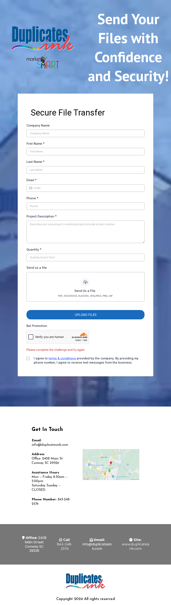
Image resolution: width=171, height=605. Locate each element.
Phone (32, 198)
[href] (111, 464)
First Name (35, 143)
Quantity (33, 249)
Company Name (38, 125)
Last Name (35, 161)
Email (31, 180)
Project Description (41, 216)
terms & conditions (62, 358)
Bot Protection (36, 326)
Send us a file (36, 267)
